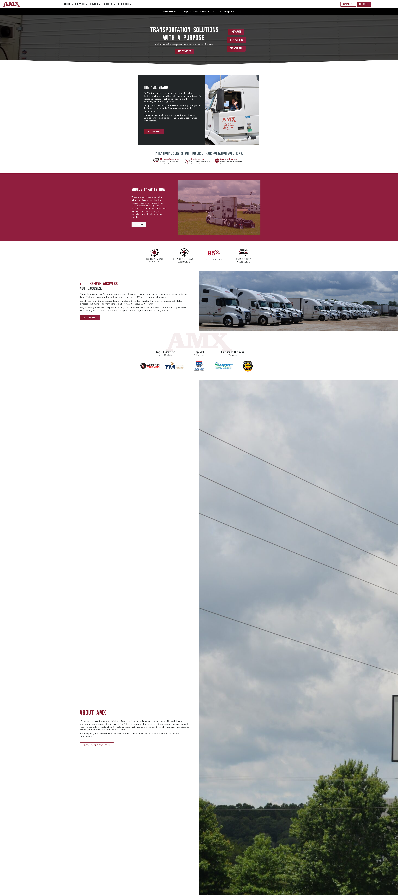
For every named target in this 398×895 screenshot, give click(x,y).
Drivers (94, 4)
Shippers (80, 4)
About (67, 4)
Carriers (107, 4)
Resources (123, 4)
